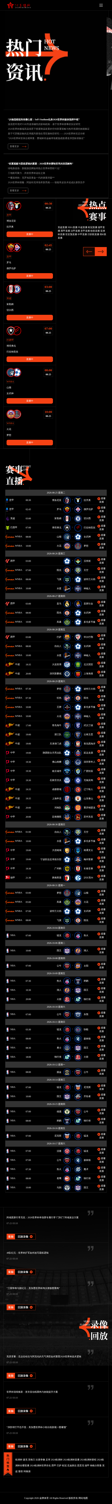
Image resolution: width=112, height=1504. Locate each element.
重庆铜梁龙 (89, 807)
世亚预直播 (71, 234)
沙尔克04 (88, 877)
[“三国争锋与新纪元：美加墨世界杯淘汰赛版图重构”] (21, 1303)
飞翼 (59, 579)
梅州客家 (88, 859)
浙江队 (57, 734)
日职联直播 (93, 234)
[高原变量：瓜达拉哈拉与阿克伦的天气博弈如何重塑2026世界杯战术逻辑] (21, 1372)
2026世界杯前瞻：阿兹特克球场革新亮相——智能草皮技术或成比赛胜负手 (46, 182)
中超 (17, 664)
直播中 (29, 234)
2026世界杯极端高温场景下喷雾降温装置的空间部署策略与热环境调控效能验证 (49, 129)
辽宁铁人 (88, 789)
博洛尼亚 (56, 500)
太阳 (86, 965)
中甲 (12, 752)
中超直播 (82, 227)
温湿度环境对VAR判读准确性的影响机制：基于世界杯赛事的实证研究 (44, 124)
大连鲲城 (56, 850)
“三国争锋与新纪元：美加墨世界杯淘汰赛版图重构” (33, 1288)
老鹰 (59, 1178)
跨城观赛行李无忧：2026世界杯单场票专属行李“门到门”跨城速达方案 (43, 1217)
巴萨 (59, 637)
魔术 (86, 1169)
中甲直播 (82, 234)
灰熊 (86, 1014)
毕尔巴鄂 (88, 637)
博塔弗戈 (56, 527)
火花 (59, 546)
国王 (59, 950)
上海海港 (88, 673)
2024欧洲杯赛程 (88, 1459)
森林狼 (87, 1038)
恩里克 (80, 1465)
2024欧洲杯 (57, 1459)
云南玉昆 (88, 734)
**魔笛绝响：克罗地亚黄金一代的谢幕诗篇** (31, 177)
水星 (59, 588)
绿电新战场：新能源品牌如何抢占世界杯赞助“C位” (34, 168)
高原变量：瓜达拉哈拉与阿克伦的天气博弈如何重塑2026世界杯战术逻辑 (44, 1356)
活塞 (59, 1151)
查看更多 (14, 146)
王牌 (59, 707)
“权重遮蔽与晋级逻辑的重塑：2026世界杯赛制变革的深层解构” (40, 163)
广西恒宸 (88, 771)
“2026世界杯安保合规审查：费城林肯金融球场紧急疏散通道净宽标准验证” (46, 138)
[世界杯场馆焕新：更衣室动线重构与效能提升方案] (21, 1407)
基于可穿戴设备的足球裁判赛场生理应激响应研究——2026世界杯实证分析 (46, 133)
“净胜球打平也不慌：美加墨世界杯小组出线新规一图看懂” (37, 1427)
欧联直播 (95, 231)
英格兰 (31, 1459)
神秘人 (87, 588)
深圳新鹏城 (55, 673)
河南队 (57, 807)
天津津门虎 (55, 743)
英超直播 (62, 227)
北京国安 (88, 664)
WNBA (18, 536)
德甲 (12, 877)
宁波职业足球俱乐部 (50, 859)
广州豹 (57, 868)
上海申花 (56, 798)
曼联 (20, 1471)
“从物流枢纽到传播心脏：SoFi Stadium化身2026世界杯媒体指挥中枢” (44, 119)
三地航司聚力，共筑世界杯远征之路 (26, 173)
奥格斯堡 (56, 877)
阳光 (59, 570)
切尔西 (87, 518)
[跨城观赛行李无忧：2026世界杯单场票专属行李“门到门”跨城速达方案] (21, 1232)
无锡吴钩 (88, 780)
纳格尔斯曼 (96, 1465)
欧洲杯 (18, 1459)
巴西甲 (13, 527)
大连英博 (56, 664)
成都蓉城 (56, 789)
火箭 (59, 999)
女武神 (87, 536)
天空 (86, 570)
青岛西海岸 (89, 743)
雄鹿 (59, 1111)
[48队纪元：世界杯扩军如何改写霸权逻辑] (21, 1268)
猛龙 (59, 935)
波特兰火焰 (89, 579)
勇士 (59, 1047)
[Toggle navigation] (101, 5)
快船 (86, 1029)
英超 (12, 518)
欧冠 (64, 1465)
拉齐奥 (87, 500)
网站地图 (83, 1498)
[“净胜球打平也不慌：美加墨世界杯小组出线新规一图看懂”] (21, 1442)
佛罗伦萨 (88, 509)
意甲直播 (85, 231)
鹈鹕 (86, 981)
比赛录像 (40, 1459)
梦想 (86, 546)
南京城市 (56, 771)
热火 (86, 935)
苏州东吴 (88, 816)
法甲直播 (75, 231)
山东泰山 (88, 798)
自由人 (57, 646)
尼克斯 (87, 1087)
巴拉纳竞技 (89, 527)
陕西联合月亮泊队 (52, 752)
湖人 (86, 950)
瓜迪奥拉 (72, 1465)
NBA (12, 935)
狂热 (59, 698)
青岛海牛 (56, 725)
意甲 (11, 500)
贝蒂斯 (87, 561)
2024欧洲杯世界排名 (40, 1465)
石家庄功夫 (55, 780)
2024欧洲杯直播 (71, 1459)
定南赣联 (56, 816)
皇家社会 (88, 603)
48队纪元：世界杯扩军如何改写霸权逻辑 (28, 1253)
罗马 (59, 509)
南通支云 (88, 850)
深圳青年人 (89, 762)
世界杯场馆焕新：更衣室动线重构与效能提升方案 (32, 1392)
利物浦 (26, 1471)
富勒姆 (57, 518)
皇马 (59, 603)
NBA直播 (72, 227)
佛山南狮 (56, 762)
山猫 (59, 536)
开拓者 (87, 1096)
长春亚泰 (88, 868)
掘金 (59, 1072)
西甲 (12, 561)
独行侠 (87, 999)
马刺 (59, 1187)
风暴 (59, 622)
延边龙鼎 (88, 752)
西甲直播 (65, 231)
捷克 (25, 1459)
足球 (48, 1459)
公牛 (59, 965)
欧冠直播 (92, 227)
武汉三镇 (88, 725)
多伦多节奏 (89, 622)
